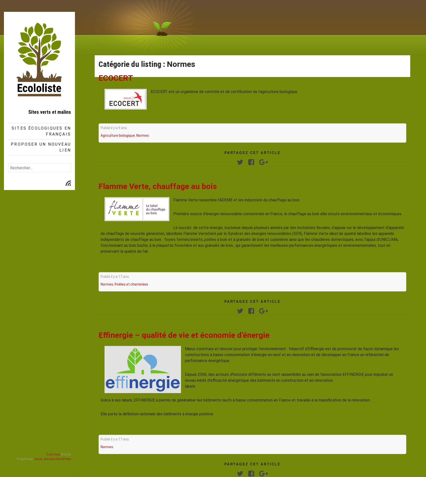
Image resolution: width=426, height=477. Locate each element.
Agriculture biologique (118, 135)
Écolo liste (53, 454)
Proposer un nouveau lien (41, 147)
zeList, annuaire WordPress (52, 459)
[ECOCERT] (125, 99)
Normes (142, 135)
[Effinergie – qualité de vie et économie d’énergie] (143, 369)
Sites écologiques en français (41, 131)
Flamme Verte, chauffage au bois (158, 186)
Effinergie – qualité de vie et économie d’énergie (184, 335)
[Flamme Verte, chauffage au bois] (137, 209)
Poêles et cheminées (131, 284)
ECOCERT (116, 78)
